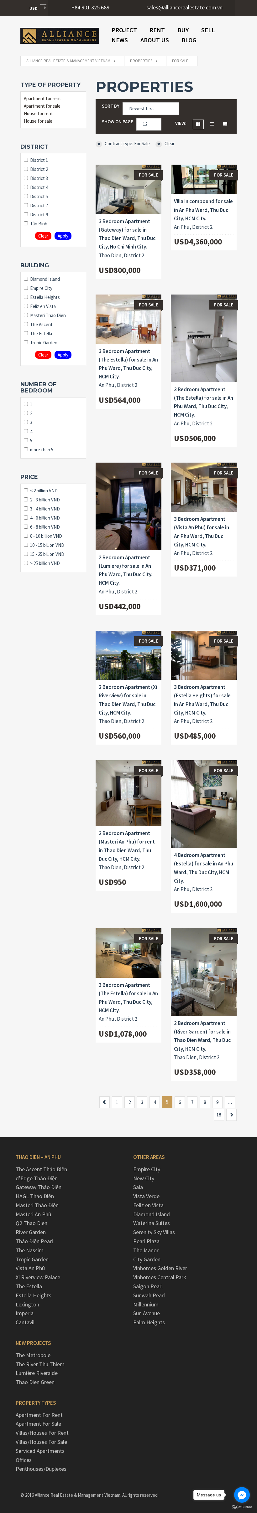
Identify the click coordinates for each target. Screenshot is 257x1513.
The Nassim (30, 1250)
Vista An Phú (30, 1268)
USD (34, 8)
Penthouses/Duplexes (41, 1468)
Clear (43, 236)
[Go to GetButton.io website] (242, 1507)
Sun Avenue (146, 1313)
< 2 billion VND (44, 491)
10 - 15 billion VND (47, 545)
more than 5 (41, 450)
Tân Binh (38, 224)
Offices (24, 1460)
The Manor (146, 1250)
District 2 (39, 169)
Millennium (146, 1304)
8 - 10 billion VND (46, 536)
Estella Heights (45, 297)
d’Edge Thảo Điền (37, 1178)
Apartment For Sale (38, 1423)
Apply (63, 236)
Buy (183, 30)
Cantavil (25, 1322)
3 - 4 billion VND (45, 509)
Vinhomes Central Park (159, 1277)
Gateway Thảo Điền (38, 1187)
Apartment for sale (42, 106)
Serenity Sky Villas (154, 1232)
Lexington (27, 1304)
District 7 (39, 205)
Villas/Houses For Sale (41, 1441)
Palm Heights (149, 1322)
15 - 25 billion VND (47, 554)
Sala (138, 1187)
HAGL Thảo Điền (35, 1196)
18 (219, 1115)
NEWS (120, 40)
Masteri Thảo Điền (37, 1205)
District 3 (39, 178)
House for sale (38, 121)
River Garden (31, 1232)
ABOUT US (154, 40)
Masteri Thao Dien (48, 315)
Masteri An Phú (33, 1214)
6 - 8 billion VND (45, 527)
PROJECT (124, 30)
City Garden (146, 1259)
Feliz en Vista (43, 306)
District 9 (39, 215)
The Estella (41, 333)
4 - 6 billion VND (45, 518)
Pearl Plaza (146, 1241)
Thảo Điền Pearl (34, 1241)
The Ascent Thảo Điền (41, 1169)
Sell (208, 30)
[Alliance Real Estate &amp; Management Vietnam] (59, 36)
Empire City (41, 288)
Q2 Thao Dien (31, 1223)
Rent (157, 30)
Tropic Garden (43, 343)
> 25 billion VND (45, 563)
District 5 (39, 196)
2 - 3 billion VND (45, 500)
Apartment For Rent (39, 1414)
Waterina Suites (151, 1223)
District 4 (39, 187)
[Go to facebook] (242, 1495)
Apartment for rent (42, 98)
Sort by (110, 106)
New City (143, 1178)
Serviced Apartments (40, 1450)
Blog (189, 40)
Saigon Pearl (148, 1286)
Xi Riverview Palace (38, 1277)
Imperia (25, 1313)
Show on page (117, 122)
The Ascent (41, 324)
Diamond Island (45, 279)
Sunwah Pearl (149, 1295)
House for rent (38, 113)
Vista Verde (146, 1196)
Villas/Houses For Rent (42, 1432)
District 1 (39, 160)
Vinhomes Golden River (160, 1268)
